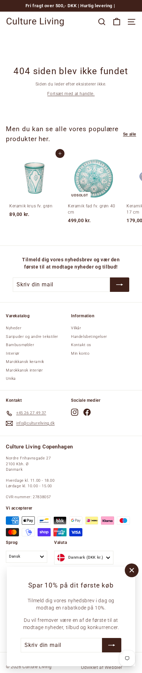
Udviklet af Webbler (101, 667)
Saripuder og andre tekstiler (32, 336)
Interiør (13, 353)
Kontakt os (81, 345)
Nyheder (13, 328)
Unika (11, 378)
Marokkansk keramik (25, 362)
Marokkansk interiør (24, 370)
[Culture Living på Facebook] (87, 412)
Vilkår (76, 328)
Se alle (129, 134)
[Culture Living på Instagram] (74, 412)
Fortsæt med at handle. (70, 93)
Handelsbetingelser (89, 336)
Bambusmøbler (20, 345)
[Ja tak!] (111, 645)
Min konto (80, 353)
